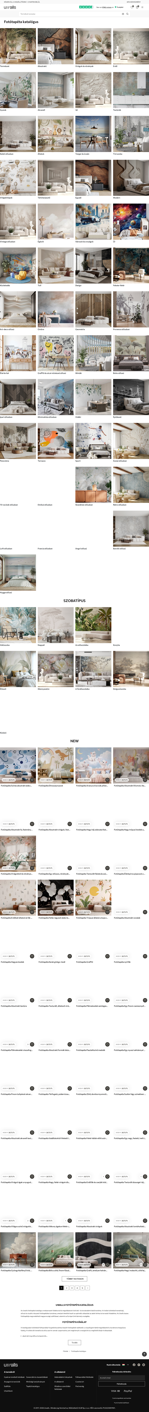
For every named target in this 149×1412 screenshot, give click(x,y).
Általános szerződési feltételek (62, 1387)
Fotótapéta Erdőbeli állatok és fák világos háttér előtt (17, 918)
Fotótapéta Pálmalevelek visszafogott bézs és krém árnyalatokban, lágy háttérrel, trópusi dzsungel (17, 1050)
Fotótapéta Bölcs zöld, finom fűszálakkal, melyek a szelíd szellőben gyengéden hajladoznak (54, 1270)
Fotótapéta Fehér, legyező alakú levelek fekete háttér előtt (54, 918)
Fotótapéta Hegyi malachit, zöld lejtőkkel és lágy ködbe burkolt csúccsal (130, 1270)
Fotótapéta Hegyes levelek (12, 962)
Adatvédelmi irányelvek (63, 1377)
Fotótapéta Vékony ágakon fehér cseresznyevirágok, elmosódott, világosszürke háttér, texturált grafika (54, 1226)
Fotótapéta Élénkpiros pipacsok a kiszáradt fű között (130, 874)
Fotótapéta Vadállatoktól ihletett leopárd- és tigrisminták (54, 1138)
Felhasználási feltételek (84, 1377)
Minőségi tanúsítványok (35, 1382)
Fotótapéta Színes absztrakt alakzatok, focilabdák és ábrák (17, 785)
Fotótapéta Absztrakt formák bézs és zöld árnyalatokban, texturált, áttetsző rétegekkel (54, 1050)
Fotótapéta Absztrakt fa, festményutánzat (17, 829)
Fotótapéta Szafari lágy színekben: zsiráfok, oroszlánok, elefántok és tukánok (130, 1094)
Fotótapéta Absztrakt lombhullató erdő (130, 1226)
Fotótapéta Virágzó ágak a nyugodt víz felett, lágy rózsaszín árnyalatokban (17, 1182)
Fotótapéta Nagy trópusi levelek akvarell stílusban (130, 829)
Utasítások (8, 1391)
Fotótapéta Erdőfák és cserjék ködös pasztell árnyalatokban (92, 1182)
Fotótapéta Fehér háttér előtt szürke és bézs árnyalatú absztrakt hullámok (92, 1138)
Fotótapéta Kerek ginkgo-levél (52, 962)
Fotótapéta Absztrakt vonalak (127, 918)
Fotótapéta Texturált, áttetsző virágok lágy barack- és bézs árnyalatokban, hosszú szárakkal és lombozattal (54, 1006)
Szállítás (7, 1386)
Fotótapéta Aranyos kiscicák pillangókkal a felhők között (92, 785)
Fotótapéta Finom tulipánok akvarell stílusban (17, 1094)
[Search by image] (123, 14)
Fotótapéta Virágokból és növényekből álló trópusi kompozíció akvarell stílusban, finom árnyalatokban (17, 874)
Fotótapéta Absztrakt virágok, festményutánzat (54, 829)
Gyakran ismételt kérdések (14, 1377)
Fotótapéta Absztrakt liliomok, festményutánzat (130, 785)
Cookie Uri (79, 1382)
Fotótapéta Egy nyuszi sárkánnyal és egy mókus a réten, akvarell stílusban (130, 1050)
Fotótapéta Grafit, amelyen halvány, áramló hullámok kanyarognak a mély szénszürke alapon (92, 1270)
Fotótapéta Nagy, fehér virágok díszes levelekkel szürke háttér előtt (54, 1182)
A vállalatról (59, 1382)
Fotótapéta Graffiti (84, 962)
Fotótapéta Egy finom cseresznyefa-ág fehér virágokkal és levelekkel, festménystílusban (130, 1006)
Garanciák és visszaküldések (37, 1377)
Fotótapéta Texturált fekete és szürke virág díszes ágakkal (92, 874)
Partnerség (79, 1386)
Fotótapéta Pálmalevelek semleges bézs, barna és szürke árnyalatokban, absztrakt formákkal (92, 1006)
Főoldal (65, 1351)
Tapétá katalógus (33, 1386)
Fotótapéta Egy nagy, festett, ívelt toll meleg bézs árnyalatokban (130, 1138)
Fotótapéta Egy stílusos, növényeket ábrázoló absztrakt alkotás (54, 874)
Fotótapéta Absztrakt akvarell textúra (17, 1138)
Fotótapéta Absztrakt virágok (89, 1226)
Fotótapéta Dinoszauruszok (51, 785)
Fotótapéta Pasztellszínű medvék (90, 1050)
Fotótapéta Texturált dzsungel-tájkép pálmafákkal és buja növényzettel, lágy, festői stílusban (130, 1182)
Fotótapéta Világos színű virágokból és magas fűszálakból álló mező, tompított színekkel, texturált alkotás (17, 1226)
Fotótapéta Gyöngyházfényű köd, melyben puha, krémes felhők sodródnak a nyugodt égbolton (17, 1270)
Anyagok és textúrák (12, 1382)
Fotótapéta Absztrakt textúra (14, 1006)
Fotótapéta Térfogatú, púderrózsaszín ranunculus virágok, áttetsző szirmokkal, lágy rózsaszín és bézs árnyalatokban (54, 1094)
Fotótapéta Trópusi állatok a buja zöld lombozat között (92, 918)
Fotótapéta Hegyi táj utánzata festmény (92, 829)
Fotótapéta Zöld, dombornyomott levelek (92, 1094)
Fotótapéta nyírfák (122, 962)
